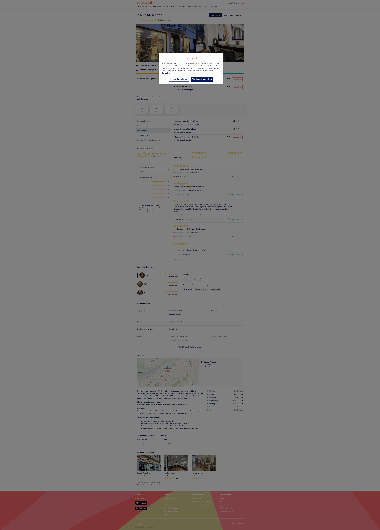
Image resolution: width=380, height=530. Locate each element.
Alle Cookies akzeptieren (202, 79)
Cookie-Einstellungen (179, 79)
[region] (191, 68)
